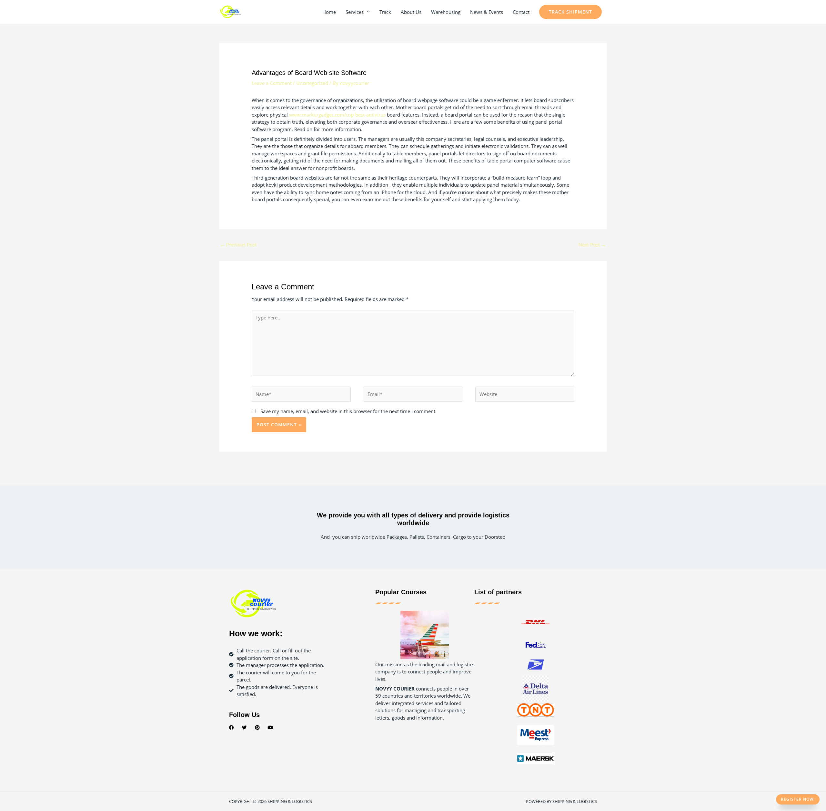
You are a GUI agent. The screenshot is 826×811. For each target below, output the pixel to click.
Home (329, 12)
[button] (570, 12)
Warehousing (445, 12)
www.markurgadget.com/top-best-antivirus (337, 114)
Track (385, 12)
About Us (411, 12)
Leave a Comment (272, 83)
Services (355, 12)
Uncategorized (312, 83)
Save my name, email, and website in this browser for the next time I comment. (348, 411)
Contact (521, 12)
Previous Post (238, 244)
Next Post (592, 244)
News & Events (486, 12)
